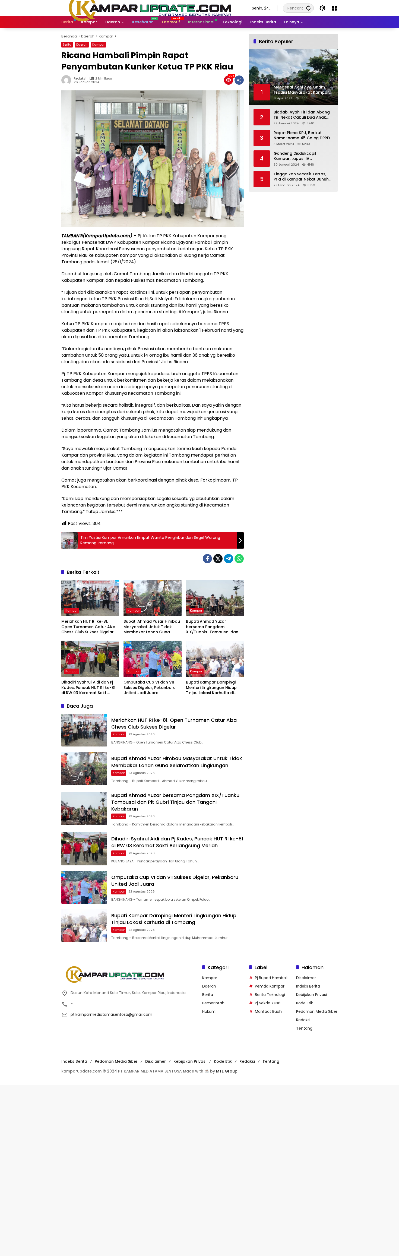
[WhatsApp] (239, 558)
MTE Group (226, 1071)
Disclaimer (306, 977)
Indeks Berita (308, 986)
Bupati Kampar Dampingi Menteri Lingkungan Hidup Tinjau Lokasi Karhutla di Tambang (211, 688)
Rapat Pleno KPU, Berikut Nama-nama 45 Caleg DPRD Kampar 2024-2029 (302, 135)
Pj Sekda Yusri (267, 1003)
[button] (308, 8)
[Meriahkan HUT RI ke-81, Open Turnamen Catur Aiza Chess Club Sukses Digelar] (90, 598)
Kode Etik (304, 1003)
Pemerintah (213, 1003)
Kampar (98, 44)
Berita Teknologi (270, 994)
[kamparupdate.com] (151, 8)
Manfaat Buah (268, 1011)
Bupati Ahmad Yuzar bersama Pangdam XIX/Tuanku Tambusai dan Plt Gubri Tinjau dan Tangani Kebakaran (214, 627)
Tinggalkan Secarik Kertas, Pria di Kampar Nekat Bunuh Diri (301, 176)
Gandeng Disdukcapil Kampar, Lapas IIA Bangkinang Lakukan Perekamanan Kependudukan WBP (303, 156)
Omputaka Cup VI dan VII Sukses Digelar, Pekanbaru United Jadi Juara (149, 687)
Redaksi (80, 78)
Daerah (81, 44)
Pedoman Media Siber (316, 1011)
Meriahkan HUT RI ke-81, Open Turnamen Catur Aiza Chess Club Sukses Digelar (88, 627)
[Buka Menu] (334, 8)
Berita (67, 44)
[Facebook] (207, 558)
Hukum (209, 1011)
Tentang (304, 1028)
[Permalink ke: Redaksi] (67, 80)
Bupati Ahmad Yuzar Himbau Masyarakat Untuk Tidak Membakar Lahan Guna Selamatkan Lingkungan (151, 627)
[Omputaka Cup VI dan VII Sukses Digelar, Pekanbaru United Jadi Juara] (152, 659)
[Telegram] (228, 558)
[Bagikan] (239, 80)
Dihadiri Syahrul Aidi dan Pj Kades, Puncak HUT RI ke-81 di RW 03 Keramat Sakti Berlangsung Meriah (88, 688)
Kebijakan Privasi (311, 994)
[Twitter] (218, 558)
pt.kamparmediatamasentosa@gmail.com (111, 1014)
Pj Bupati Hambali (271, 977)
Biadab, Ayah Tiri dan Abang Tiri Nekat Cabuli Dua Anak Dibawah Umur (302, 114)
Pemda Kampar (269, 986)
